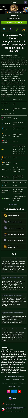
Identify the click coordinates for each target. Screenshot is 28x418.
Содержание (11, 386)
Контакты (7, 379)
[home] (14, 2)
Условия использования (9, 383)
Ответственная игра (18, 379)
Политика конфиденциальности (14, 376)
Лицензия (23, 383)
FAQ (19, 386)
